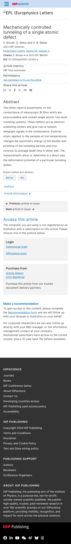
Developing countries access (21, 401)
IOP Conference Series (17, 385)
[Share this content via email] (4, 89)
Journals (8, 375)
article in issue (24, 203)
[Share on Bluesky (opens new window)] (30, 89)
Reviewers (9, 470)
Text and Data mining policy (20, 448)
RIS (22, 177)
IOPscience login (16, 253)
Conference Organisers (17, 475)
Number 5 (44, 50)
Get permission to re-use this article (22, 79)
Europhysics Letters (14, 50)
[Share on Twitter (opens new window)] (19, 89)
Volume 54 (31, 50)
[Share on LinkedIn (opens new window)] (10, 89)
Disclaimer (9, 438)
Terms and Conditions (17, 433)
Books (7, 380)
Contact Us (10, 396)
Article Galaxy (15, 273)
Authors (8, 465)
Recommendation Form (22, 312)
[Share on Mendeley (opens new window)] (25, 89)
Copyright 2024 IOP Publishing (22, 428)
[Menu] (6, 4)
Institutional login (16, 246)
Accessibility (11, 411)
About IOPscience (14, 391)
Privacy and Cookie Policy (19, 443)
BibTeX (9, 177)
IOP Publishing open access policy (24, 406)
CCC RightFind (15, 277)
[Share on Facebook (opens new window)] (15, 89)
